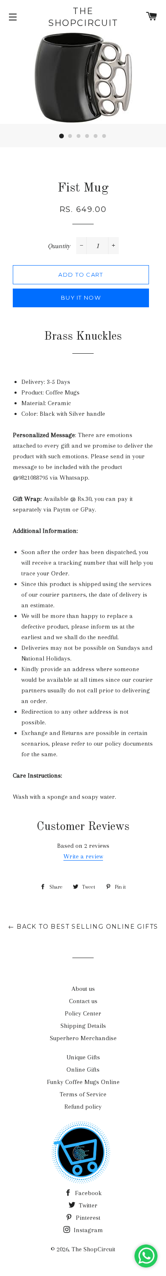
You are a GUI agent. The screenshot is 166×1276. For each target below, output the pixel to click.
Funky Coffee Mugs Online (83, 1082)
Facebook (87, 1193)
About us (83, 989)
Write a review (83, 856)
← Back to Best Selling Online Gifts (83, 926)
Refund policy (83, 1106)
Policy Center (83, 1013)
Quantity (59, 246)
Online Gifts (83, 1069)
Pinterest (87, 1218)
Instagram (87, 1230)
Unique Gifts (83, 1057)
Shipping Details (83, 1026)
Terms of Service (83, 1094)
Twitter (87, 1205)
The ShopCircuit (83, 17)
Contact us (83, 1001)
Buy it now (81, 297)
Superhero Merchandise (83, 1038)
